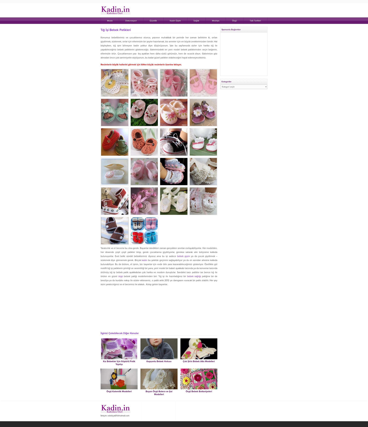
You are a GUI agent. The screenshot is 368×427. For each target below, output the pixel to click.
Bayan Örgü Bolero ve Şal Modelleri (159, 393)
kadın (144, 260)
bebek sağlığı (194, 276)
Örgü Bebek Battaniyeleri (199, 391)
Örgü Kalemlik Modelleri (119, 391)
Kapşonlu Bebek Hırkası (158, 361)
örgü (120, 276)
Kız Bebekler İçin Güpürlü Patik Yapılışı (119, 363)
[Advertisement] (159, 308)
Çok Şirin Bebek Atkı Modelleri (199, 361)
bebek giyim (183, 256)
